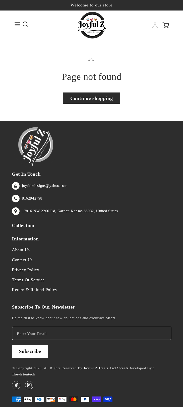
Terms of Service (28, 279)
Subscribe (30, 351)
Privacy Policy (25, 269)
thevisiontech (23, 374)
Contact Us (22, 259)
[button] (17, 24)
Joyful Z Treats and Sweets (106, 368)
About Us (21, 249)
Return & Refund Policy (34, 289)
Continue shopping (91, 98)
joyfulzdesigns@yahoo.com (44, 186)
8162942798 (32, 198)
